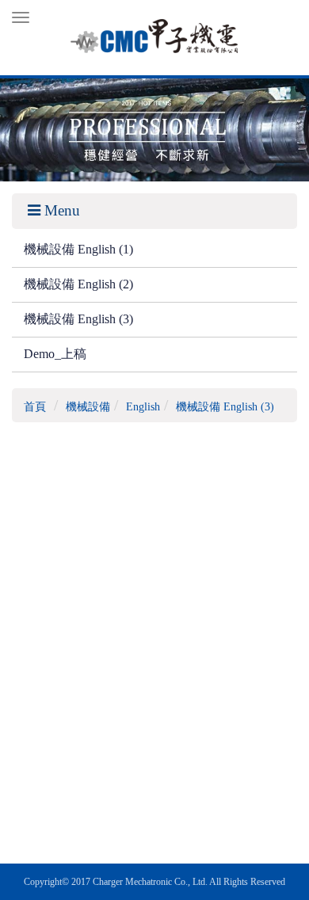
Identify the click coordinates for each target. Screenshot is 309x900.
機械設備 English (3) (78, 319)
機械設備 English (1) (78, 249)
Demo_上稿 (55, 353)
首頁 (35, 407)
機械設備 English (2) (78, 284)
